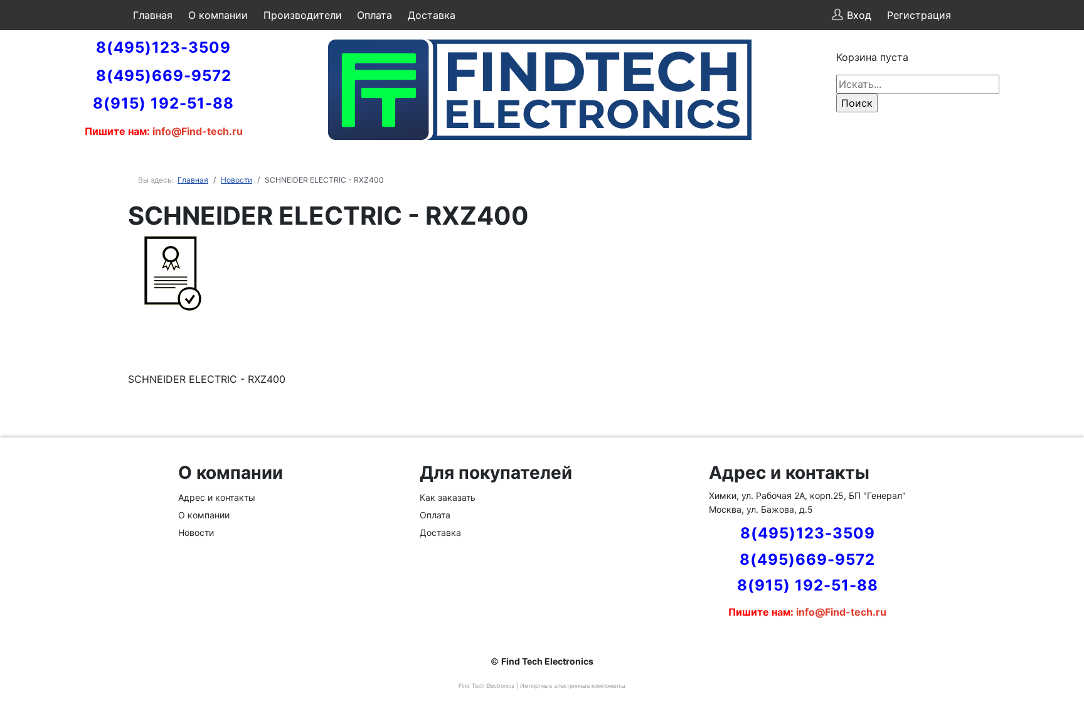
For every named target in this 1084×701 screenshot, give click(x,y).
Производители (302, 15)
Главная (153, 15)
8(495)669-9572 (163, 76)
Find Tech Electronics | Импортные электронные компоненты (542, 685)
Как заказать (448, 497)
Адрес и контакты (216, 497)
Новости (196, 532)
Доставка (431, 15)
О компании (218, 15)
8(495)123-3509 (163, 47)
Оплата (374, 15)
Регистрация (919, 15)
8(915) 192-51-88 (163, 103)
